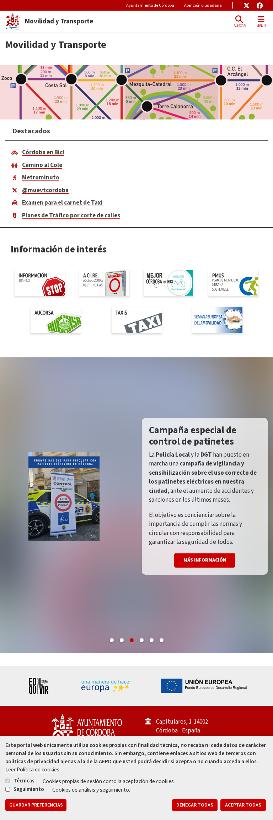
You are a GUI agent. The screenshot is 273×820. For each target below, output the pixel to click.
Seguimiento (29, 789)
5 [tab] (151, 639)
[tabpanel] (136, 505)
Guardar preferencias (36, 805)
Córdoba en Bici (43, 152)
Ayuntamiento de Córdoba (150, 5)
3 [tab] (131, 639)
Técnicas (24, 781)
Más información (204, 560)
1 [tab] (111, 639)
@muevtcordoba (45, 190)
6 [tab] (161, 639)
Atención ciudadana (203, 5)
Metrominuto (40, 177)
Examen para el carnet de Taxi (62, 203)
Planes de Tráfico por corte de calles (71, 215)
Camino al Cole (42, 165)
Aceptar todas (243, 805)
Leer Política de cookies (32, 770)
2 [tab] (121, 639)
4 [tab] (141, 639)
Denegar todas (194, 805)
